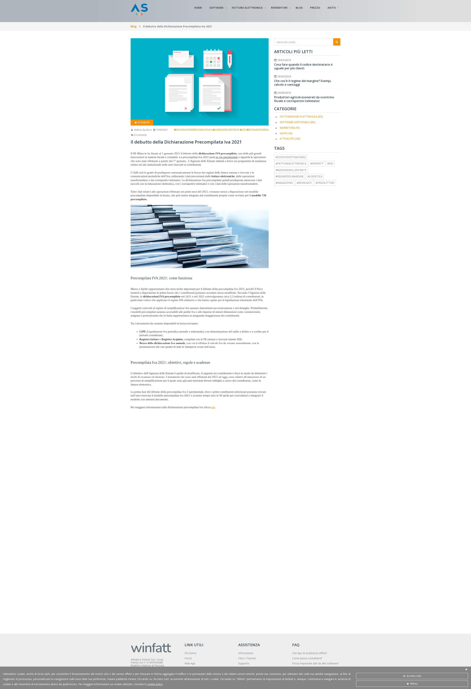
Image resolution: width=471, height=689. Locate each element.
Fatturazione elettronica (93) (301, 116)
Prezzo (315, 7)
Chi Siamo (190, 653)
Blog (299, 7)
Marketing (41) (290, 127)
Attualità (143, 122)
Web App (190, 663)
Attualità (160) (290, 138)
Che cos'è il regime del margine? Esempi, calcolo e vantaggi (302, 83)
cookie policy (155, 684)
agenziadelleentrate (227, 129)
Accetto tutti (413, 676)
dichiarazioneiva (259, 129)
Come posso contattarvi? (307, 658)
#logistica (314, 176)
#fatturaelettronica (291, 163)
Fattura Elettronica (247, 7)
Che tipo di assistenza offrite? (309, 653)
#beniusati (304, 183)
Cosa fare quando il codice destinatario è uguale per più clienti (303, 66)
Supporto (243, 663)
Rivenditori (279, 7)
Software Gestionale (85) (297, 122)
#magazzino (284, 183)
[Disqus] (200, 473)
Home (198, 7)
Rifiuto (413, 683)
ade (244, 129)
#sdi (330, 163)
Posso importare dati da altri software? (315, 663)
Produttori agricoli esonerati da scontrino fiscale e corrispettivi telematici (304, 99)
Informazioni (245, 653)
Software (216, 7)
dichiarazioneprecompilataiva (194, 129)
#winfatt (316, 163)
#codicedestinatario (291, 157)
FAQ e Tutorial (247, 658)
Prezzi (188, 658)
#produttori (325, 183)
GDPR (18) (286, 133)
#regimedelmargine (290, 176)
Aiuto (331, 7)
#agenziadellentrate (291, 170)
